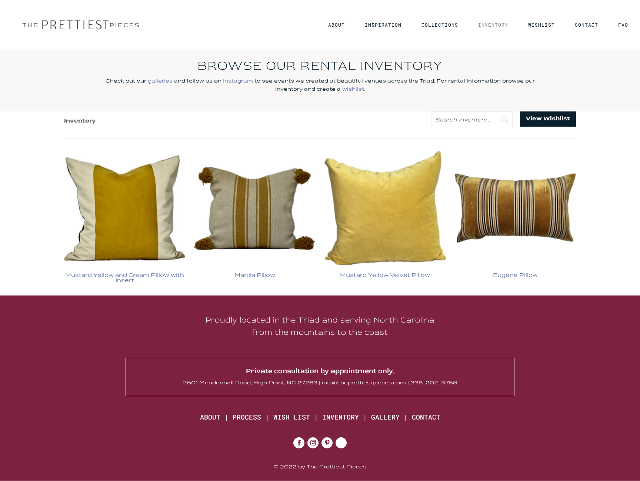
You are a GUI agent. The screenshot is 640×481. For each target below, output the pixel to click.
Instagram (238, 80)
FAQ (623, 25)
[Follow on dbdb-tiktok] (341, 442)
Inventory (80, 121)
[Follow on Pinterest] (327, 442)
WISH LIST (291, 416)
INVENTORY (493, 25)
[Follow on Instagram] (313, 442)
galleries (160, 80)
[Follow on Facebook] (298, 442)
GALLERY (385, 416)
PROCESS (247, 416)
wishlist (353, 89)
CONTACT (586, 25)
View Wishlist (548, 119)
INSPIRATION (383, 25)
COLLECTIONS (439, 25)
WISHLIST (541, 25)
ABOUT (336, 25)
